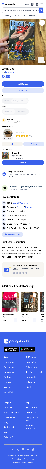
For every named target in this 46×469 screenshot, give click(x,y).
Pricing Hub (31, 377)
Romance (29, 207)
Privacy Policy (29, 459)
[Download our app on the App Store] (11, 349)
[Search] (41, 10)
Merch (7, 432)
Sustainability (10, 417)
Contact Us (31, 412)
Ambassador (10, 427)
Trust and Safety (11, 412)
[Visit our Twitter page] (18, 449)
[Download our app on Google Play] (27, 349)
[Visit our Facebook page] (12, 449)
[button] (23, 197)
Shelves (7, 382)
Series (7, 387)
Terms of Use (17, 459)
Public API (9, 437)
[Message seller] (12, 144)
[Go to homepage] (8, 4)
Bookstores (9, 362)
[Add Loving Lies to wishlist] (42, 23)
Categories (9, 372)
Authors (7, 377)
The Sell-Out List (34, 372)
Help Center (32, 407)
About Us (8, 407)
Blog (6, 422)
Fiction (20, 207)
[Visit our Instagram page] (23, 449)
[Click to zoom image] (23, 42)
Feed (28, 387)
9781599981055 (20, 203)
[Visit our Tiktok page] (33, 449)
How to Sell (31, 362)
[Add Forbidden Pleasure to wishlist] (15, 295)
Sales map (31, 382)
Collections (9, 367)
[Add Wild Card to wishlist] (34, 295)
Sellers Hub (31, 367)
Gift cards (8, 392)
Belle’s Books (20, 133)
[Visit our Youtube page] (28, 449)
